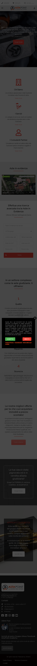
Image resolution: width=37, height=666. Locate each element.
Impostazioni (18, 342)
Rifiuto (27, 339)
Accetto (10, 339)
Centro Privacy (9, 342)
